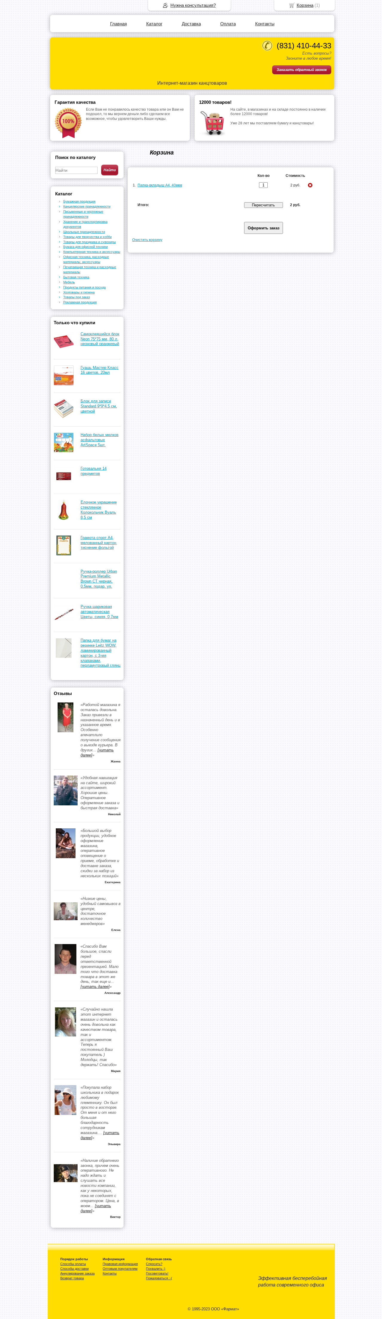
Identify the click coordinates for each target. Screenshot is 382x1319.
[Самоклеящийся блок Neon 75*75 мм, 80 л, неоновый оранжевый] (64, 350)
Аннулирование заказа (77, 1273)
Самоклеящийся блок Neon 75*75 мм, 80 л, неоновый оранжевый (100, 339)
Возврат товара (72, 1278)
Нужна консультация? (193, 5)
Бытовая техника (76, 277)
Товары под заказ (76, 297)
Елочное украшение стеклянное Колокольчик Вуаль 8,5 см (99, 510)
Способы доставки (74, 1268)
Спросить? (154, 1264)
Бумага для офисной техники (85, 246)
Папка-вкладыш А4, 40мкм (160, 185)
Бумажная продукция (79, 201)
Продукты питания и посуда (84, 287)
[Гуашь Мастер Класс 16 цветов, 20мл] (64, 384)
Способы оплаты (73, 1264)
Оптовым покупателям (120, 1268)
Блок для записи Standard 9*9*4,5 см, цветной (99, 406)
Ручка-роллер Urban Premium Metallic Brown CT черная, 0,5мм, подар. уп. (99, 579)
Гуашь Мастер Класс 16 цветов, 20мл (99, 370)
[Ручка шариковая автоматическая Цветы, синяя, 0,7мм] (64, 623)
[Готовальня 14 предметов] (64, 485)
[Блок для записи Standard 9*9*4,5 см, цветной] (64, 417)
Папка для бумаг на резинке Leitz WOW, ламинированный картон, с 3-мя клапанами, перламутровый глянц (100, 653)
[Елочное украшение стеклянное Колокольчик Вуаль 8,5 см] (64, 518)
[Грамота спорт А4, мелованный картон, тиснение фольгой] (64, 554)
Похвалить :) (155, 1268)
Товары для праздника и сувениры (89, 242)
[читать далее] (95, 986)
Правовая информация (120, 1264)
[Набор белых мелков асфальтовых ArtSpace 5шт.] (64, 451)
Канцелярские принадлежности (86, 206)
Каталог (154, 23)
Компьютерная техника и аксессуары (91, 252)
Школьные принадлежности (84, 232)
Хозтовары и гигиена (79, 292)
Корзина (305, 5)
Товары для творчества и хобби (87, 237)
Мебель (69, 282)
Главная (118, 23)
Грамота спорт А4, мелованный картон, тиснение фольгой (99, 542)
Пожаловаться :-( (159, 1278)
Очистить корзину (147, 240)
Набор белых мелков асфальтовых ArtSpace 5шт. (99, 440)
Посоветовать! (157, 1273)
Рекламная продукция (80, 302)
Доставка (191, 23)
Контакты (265, 23)
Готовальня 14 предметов (94, 471)
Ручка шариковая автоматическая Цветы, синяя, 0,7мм (99, 611)
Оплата (228, 23)
